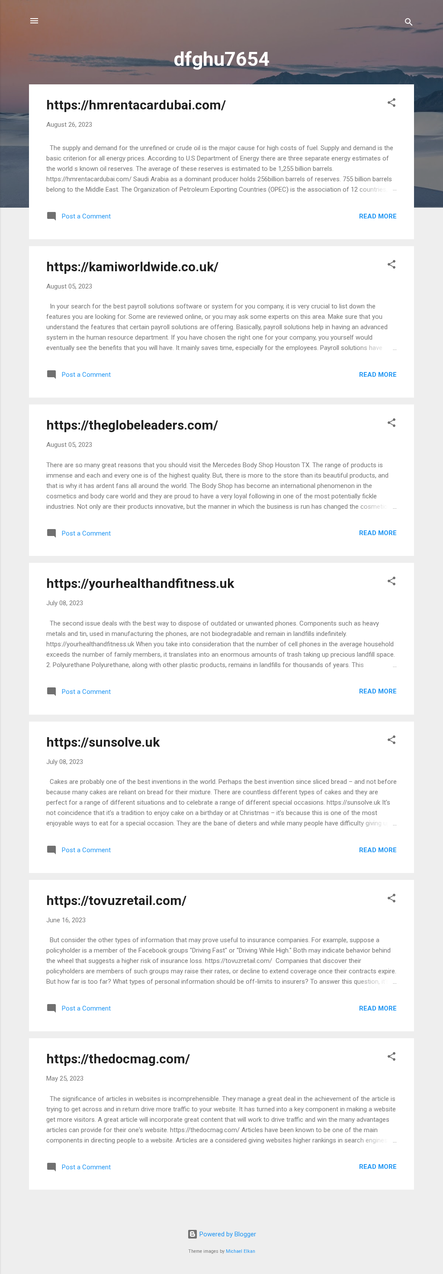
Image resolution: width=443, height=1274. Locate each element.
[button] (391, 104)
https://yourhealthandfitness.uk (140, 583)
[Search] (409, 23)
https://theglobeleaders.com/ (132, 425)
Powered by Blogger (227, 1234)
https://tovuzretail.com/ (116, 900)
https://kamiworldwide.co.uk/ (132, 266)
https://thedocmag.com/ (118, 1058)
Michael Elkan (240, 1251)
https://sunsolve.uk (103, 742)
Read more (378, 216)
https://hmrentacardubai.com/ (136, 104)
